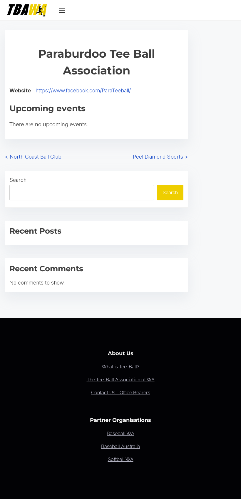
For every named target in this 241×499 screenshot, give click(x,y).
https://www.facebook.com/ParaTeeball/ (83, 90)
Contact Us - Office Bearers (120, 392)
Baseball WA (120, 433)
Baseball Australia (120, 446)
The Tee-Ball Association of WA (121, 379)
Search (17, 180)
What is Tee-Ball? (120, 367)
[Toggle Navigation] (62, 10)
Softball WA (120, 459)
